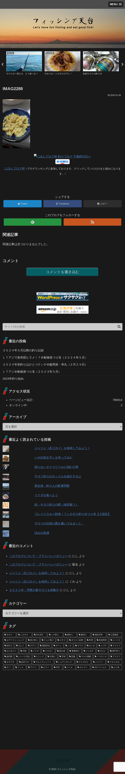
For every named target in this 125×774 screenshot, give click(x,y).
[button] (119, 326)
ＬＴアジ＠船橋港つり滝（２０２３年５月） (32, 371)
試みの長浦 (42, 533)
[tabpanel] (24, 64)
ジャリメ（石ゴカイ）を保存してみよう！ (62, 448)
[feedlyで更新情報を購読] (32, 222)
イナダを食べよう (46, 495)
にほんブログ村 (14, 168)
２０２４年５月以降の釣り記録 (23, 350)
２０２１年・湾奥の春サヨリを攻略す (34, 590)
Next (122, 64)
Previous (2, 64)
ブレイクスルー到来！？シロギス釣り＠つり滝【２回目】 (73, 514)
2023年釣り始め (13, 378)
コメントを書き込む (62, 272)
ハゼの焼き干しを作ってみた (54, 457)
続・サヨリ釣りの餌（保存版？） (56, 504)
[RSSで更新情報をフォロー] (92, 222)
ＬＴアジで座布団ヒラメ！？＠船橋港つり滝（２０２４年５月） (45, 357)
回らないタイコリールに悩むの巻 (56, 467)
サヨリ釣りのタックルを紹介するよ (58, 476)
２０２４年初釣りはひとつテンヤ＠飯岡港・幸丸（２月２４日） (45, 364)
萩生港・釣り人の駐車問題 (52, 485)
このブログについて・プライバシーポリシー (38, 556)
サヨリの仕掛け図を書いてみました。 (59, 523)
